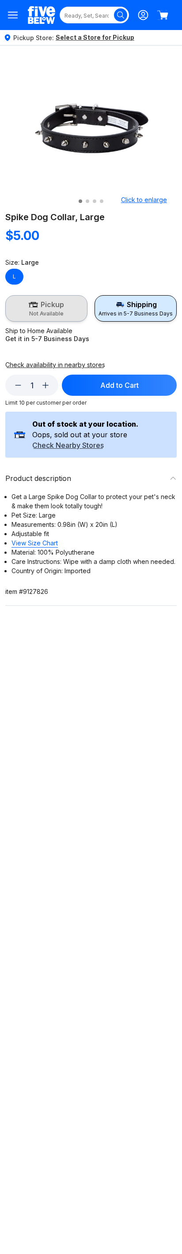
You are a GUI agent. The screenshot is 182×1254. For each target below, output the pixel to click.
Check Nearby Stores (68, 446)
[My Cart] (162, 15)
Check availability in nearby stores (55, 364)
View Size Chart (34, 543)
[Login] (143, 15)
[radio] (46, 308)
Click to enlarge (144, 199)
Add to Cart (119, 385)
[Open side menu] (13, 15)
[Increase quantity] (45, 385)
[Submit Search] (120, 15)
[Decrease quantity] (18, 385)
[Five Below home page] (41, 15)
